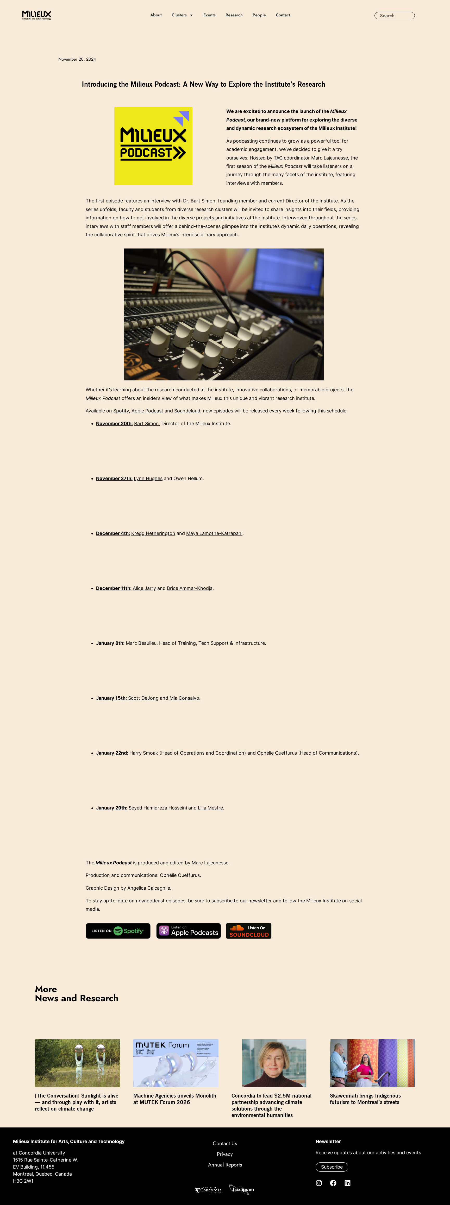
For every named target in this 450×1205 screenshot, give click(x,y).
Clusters (179, 15)
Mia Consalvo (184, 698)
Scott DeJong (143, 698)
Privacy (225, 1154)
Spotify (121, 410)
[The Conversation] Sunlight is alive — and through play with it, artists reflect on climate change (76, 1102)
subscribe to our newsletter (241, 900)
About (156, 15)
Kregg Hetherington (153, 533)
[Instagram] (318, 1182)
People (259, 15)
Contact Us (225, 1143)
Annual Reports (225, 1165)
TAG (278, 158)
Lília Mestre (210, 808)
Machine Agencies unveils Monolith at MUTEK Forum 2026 (174, 1098)
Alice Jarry (144, 588)
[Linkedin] (347, 1182)
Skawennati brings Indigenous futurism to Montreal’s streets (365, 1098)
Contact (283, 15)
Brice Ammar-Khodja (190, 588)
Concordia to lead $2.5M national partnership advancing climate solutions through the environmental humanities (271, 1105)
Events (209, 15)
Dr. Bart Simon (199, 200)
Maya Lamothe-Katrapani (214, 533)
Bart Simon (146, 423)
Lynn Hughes (148, 478)
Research (234, 15)
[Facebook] (333, 1182)
